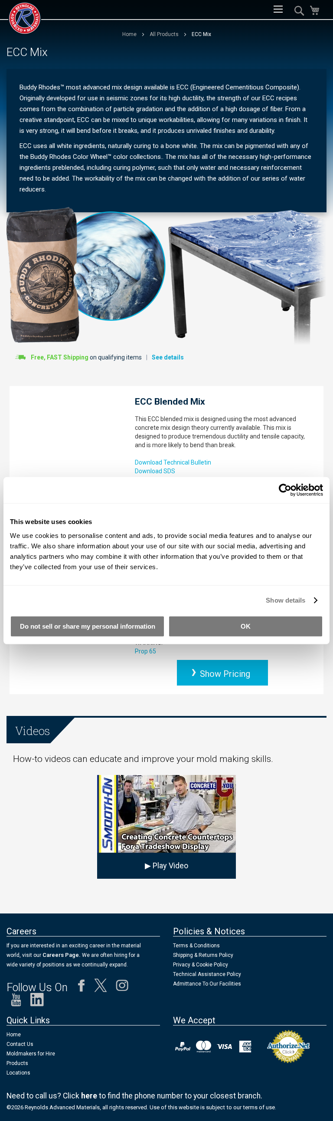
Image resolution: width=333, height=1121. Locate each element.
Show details (285, 600)
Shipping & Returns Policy (203, 955)
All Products (165, 34)
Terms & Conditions (196, 946)
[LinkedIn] (37, 1002)
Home (130, 34)
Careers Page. (61, 955)
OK (246, 626)
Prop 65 (145, 651)
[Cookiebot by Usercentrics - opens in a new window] (285, 490)
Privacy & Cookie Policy (200, 965)
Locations (18, 1073)
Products (17, 1063)
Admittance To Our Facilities (207, 984)
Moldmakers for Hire (31, 1054)
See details (168, 357)
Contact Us (20, 1044)
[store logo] (24, 18)
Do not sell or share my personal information (87, 626)
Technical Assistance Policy (207, 974)
